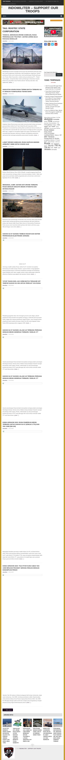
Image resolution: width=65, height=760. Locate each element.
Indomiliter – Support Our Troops (30, 748)
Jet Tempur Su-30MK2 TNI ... (52, 1)
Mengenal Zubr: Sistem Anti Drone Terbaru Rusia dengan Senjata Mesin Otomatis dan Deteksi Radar (20, 187)
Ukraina (47, 149)
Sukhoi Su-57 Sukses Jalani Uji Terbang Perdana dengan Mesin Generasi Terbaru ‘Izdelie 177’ (22, 331)
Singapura (56, 143)
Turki (55, 147)
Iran (50, 126)
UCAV (59, 147)
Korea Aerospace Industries (55, 128)
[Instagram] (49, 44)
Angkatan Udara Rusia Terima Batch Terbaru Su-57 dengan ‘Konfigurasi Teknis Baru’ (22, 90)
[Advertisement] (54, 59)
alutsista (48, 119)
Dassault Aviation (56, 121)
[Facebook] (45, 44)
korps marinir (48, 132)
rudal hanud (57, 141)
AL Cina (58, 117)
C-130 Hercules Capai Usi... (9, 4)
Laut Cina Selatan (49, 133)
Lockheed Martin (49, 135)
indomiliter (5, 41)
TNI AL (57, 145)
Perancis (51, 137)
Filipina (54, 124)
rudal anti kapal (51, 141)
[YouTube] (56, 44)
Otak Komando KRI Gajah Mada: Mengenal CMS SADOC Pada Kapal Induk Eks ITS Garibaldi (54, 87)
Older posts (8, 710)
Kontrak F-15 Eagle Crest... (36, 1)
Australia (56, 119)
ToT (52, 147)
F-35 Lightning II (48, 124)
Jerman (46, 128)
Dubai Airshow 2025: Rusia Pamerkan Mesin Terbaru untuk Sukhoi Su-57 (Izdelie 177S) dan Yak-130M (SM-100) (21, 424)
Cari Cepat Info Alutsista (50, 72)
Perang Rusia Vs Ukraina (51, 138)
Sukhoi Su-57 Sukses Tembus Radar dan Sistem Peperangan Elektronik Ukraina (21, 235)
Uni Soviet (54, 149)
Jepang (57, 126)
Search (59, 74)
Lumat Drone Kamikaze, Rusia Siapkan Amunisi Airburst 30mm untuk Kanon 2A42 (21, 143)
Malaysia (57, 135)
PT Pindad (57, 140)
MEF (45, 137)
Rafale (45, 141)
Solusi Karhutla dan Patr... (19, 1)
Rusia (47, 143)
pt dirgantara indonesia (49, 140)
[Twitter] (52, 44)
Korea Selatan (49, 130)
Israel (53, 126)
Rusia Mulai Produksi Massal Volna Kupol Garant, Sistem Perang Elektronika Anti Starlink (53, 93)
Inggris (46, 126)
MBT (61, 135)
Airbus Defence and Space (50, 117)
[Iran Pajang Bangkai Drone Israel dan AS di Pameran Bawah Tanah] (37, 723)
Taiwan (45, 145)
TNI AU (47, 147)
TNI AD (51, 145)
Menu (4, 16)
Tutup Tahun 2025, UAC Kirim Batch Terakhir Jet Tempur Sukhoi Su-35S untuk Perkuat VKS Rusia (22, 282)
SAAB (52, 143)
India (58, 125)
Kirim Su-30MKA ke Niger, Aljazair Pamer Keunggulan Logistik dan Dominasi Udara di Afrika (54, 112)
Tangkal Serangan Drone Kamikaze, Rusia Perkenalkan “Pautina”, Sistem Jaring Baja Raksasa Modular (20, 37)
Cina (50, 121)
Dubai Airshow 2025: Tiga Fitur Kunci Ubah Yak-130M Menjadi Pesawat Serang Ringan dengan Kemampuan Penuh (21, 568)
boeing (45, 121)
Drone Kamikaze (52, 123)
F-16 (58, 123)
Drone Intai (46, 123)
